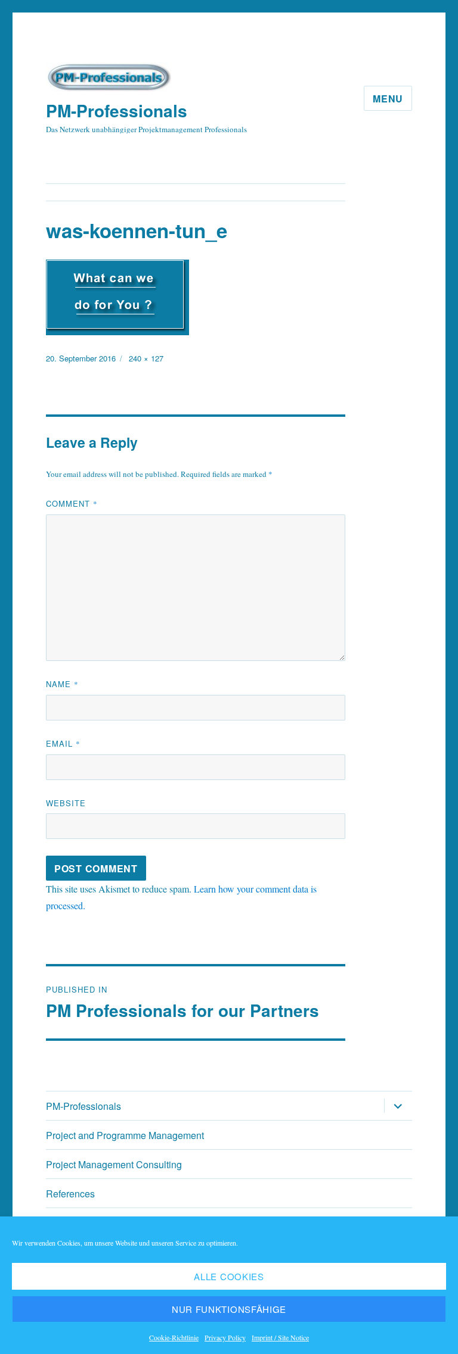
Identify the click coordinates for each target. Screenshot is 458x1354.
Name (62, 684)
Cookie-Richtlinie (174, 1337)
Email (63, 743)
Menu (388, 98)
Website (66, 803)
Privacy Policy (225, 1337)
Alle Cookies (229, 1276)
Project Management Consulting (114, 1164)
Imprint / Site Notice (280, 1337)
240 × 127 (146, 358)
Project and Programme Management (125, 1135)
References (70, 1193)
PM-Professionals (116, 110)
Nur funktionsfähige (229, 1309)
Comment (72, 503)
